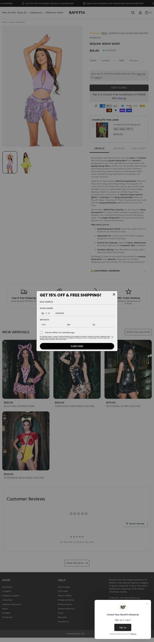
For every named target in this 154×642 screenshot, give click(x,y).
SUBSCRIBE (77, 346)
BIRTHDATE (44, 319)
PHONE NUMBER (46, 308)
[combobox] (45, 313)
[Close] (114, 294)
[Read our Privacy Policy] (112, 337)
